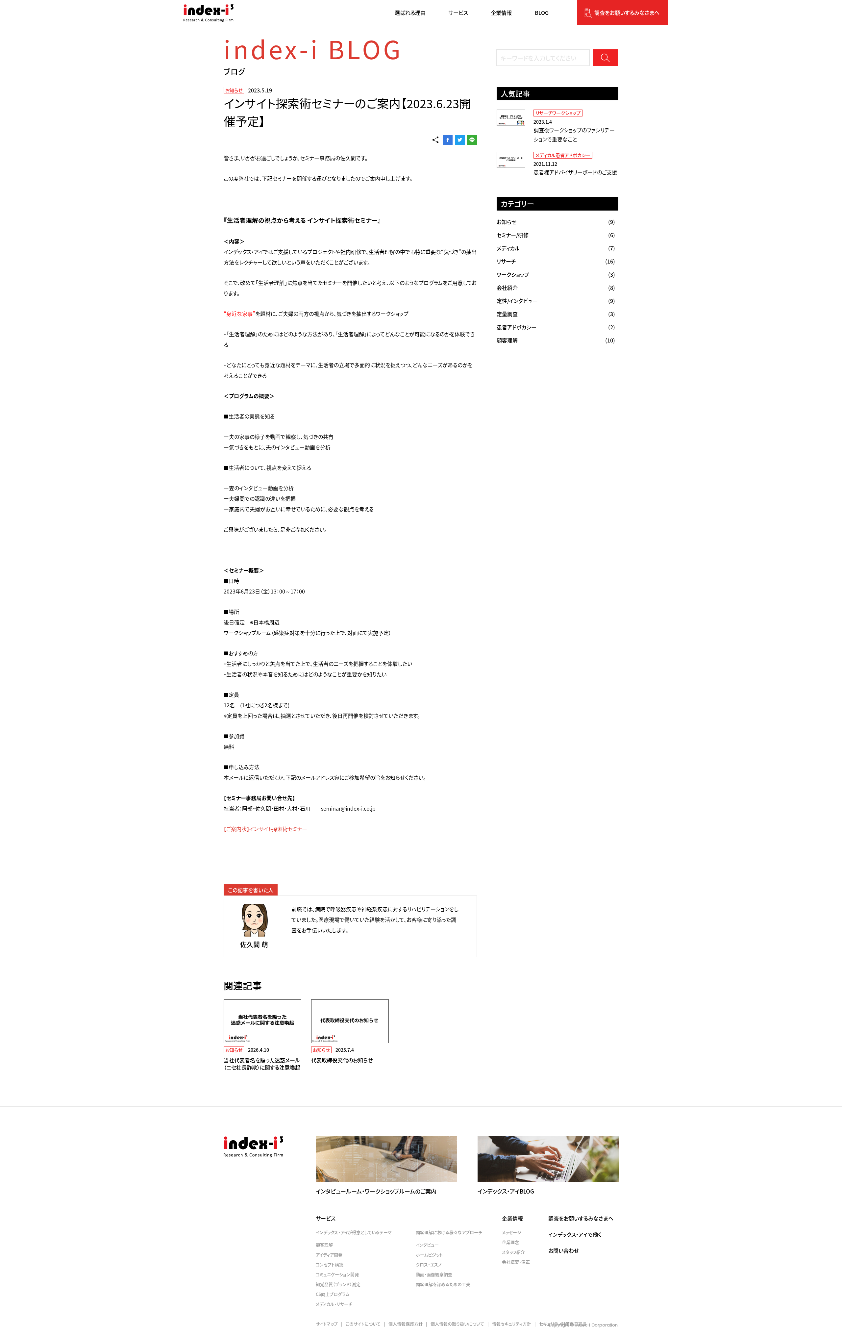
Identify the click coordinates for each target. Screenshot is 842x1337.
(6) (556, 235)
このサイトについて (363, 1324)
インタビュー (427, 1245)
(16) (556, 261)
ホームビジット (429, 1254)
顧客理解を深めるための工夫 (443, 1284)
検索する (605, 57)
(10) (556, 340)
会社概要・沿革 (516, 1262)
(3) (556, 274)
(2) (556, 327)
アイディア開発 (329, 1254)
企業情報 (512, 1218)
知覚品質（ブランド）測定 (338, 1284)
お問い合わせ (563, 1250)
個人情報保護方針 (405, 1324)
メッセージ (511, 1232)
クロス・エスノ (428, 1264)
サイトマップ (327, 1324)
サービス (325, 1218)
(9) (556, 221)
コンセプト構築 (329, 1264)
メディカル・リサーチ (334, 1304)
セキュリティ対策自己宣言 (563, 1324)
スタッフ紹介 (513, 1252)
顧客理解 (324, 1245)
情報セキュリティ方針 (511, 1324)
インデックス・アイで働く (575, 1234)
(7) (556, 248)
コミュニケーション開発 (337, 1274)
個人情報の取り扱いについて (457, 1324)
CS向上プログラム (332, 1294)
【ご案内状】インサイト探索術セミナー (265, 829)
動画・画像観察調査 (434, 1274)
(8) (556, 287)
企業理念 (510, 1242)
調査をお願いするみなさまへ (626, 12)
